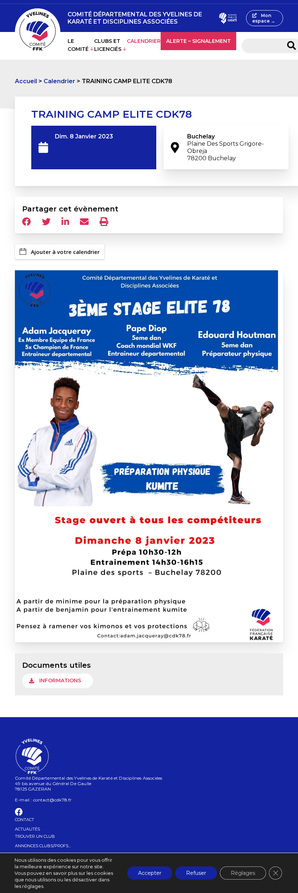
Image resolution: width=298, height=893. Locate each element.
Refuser (196, 873)
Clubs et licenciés (107, 45)
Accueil (26, 81)
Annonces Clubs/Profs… (43, 845)
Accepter (149, 873)
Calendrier (144, 41)
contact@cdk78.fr (52, 800)
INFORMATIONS (60, 680)
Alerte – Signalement (198, 41)
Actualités (27, 829)
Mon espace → (263, 18)
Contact (24, 819)
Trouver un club (35, 836)
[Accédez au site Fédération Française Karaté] (228, 18)
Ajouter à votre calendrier (65, 251)
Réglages (243, 873)
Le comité (78, 45)
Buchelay (225, 147)
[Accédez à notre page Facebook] (19, 813)
